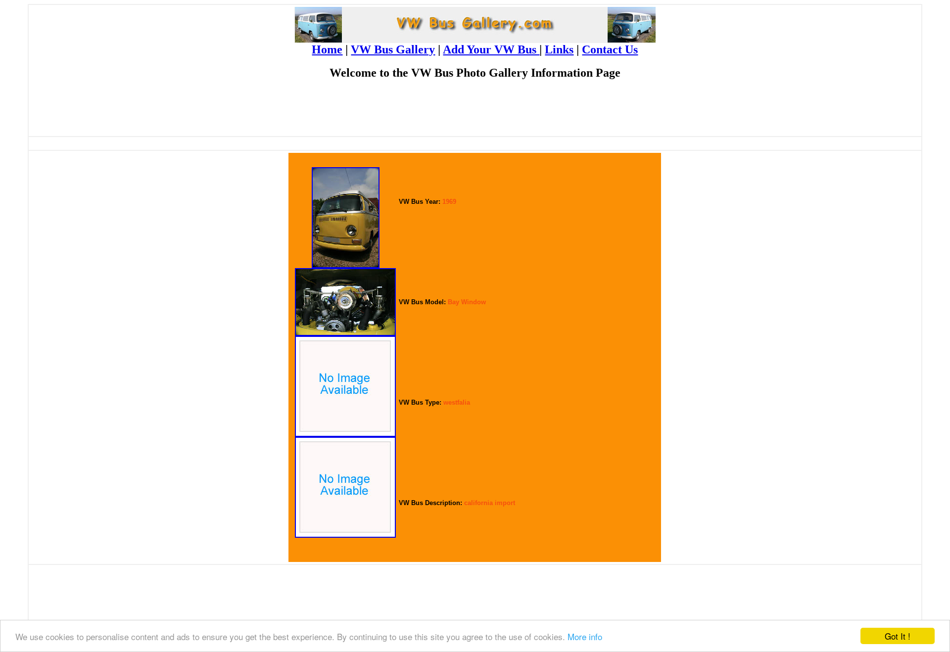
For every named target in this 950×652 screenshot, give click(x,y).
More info (585, 636)
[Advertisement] (475, 112)
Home (327, 49)
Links (559, 49)
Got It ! (897, 636)
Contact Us (610, 49)
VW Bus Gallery (393, 49)
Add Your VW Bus (491, 49)
